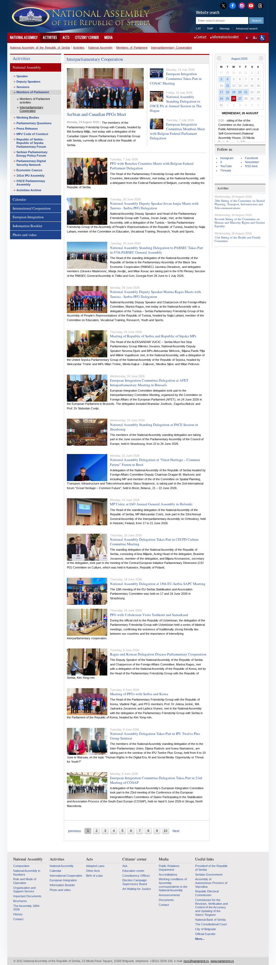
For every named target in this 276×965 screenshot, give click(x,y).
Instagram (226, 158)
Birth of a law (94, 875)
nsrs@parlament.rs (196, 961)
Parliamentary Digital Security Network (31, 162)
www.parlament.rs (222, 961)
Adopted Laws (95, 866)
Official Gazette (205, 934)
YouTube (226, 166)
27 (240, 98)
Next (175, 831)
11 (227, 85)
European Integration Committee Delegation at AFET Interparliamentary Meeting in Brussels (149, 382)
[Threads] (260, 5)
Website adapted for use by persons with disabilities (262, 38)
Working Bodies (27, 117)
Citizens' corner (87, 38)
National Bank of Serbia (210, 919)
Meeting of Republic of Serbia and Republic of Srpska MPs (153, 336)
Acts (66, 38)
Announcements (169, 895)
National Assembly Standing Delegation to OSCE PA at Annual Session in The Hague (176, 103)
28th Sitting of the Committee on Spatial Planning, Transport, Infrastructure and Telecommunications (240, 204)
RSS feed (251, 166)
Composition (21, 866)
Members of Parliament (131, 47)
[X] (223, 5)
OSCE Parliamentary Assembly (30, 182)
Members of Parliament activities (35, 100)
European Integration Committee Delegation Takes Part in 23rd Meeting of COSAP (156, 780)
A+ (254, 38)
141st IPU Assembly (30, 175)
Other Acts (93, 870)
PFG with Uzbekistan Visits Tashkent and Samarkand (149, 614)
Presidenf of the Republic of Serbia (211, 867)
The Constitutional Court (211, 924)
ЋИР (210, 28)
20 (240, 92)
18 (227, 92)
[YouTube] (251, 5)
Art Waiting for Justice (136, 888)
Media (108, 38)
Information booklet (225, 37)
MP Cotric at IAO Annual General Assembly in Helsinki (151, 504)
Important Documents (27, 896)
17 (221, 92)
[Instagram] (242, 5)
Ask (124, 866)
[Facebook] (232, 5)
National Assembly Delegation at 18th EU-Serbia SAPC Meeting (157, 583)
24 (221, 98)
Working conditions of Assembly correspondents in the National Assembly (173, 884)
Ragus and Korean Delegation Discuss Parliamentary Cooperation (158, 654)
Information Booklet (27, 225)
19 (233, 92)
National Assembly (23, 38)
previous (74, 831)
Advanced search (247, 28)
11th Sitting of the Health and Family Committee (238, 239)
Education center (133, 870)
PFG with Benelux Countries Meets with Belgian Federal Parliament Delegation (152, 165)
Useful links (204, 859)
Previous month (219, 58)
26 (233, 98)
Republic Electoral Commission (207, 893)
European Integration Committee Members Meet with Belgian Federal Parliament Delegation (177, 131)
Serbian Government (208, 874)
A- (247, 38)
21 (245, 92)
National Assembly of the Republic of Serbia (40, 47)
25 (227, 98)
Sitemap (224, 28)
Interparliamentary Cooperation (171, 47)
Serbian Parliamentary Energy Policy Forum (31, 153)
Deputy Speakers (28, 81)
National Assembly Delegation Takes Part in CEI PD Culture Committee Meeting (154, 541)
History (18, 914)
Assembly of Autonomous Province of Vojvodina (211, 882)
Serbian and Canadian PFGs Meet (96, 114)
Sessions (22, 87)
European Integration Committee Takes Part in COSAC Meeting (176, 78)
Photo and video (25, 234)
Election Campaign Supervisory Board (134, 882)
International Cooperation (32, 208)
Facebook (251, 158)
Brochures (20, 901)
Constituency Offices (136, 875)
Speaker (22, 76)
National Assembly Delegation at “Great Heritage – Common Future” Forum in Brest (155, 462)
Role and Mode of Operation (24, 881)
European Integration (28, 216)
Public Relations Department (169, 867)
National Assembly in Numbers (26, 872)
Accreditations (168, 874)
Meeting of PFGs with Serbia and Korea (139, 693)
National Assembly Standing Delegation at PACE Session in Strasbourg (154, 427)
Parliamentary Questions (33, 123)
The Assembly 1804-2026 (26, 907)
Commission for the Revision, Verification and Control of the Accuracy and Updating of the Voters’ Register (211, 907)
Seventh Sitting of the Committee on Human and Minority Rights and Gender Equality (240, 222)
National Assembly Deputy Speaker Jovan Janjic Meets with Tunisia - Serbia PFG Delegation (154, 205)
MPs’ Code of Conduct (32, 134)
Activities (50, 38)
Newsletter (252, 162)
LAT (198, 28)
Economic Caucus (29, 170)
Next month (261, 58)
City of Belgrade (205, 929)
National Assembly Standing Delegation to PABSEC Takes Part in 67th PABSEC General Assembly (156, 250)
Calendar (19, 199)
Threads (225, 170)
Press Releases (27, 128)
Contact (201, 37)
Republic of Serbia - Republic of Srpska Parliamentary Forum (31, 143)
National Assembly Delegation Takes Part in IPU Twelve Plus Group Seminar (155, 736)
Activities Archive (28, 190)
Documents (166, 900)
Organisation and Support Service (24, 889)
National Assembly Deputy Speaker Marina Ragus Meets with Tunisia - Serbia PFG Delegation (155, 294)
